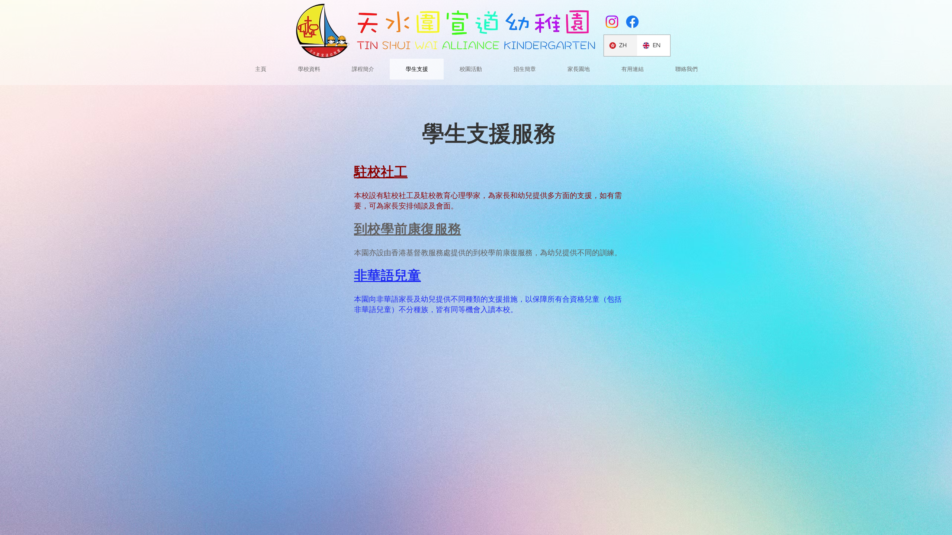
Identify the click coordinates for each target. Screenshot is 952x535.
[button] (578, 69)
